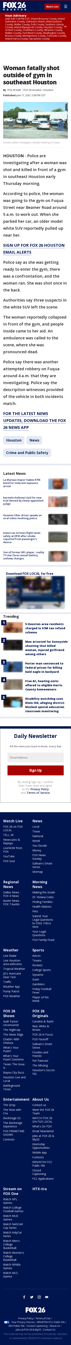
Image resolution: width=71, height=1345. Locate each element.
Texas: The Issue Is (14, 1066)
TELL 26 (8, 835)
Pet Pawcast (40, 1060)
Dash (35, 979)
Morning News (39, 884)
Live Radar (10, 956)
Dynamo (37, 975)
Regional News (11, 884)
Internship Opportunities (41, 1146)
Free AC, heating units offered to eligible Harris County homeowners (43, 685)
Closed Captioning (39, 1172)
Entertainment (16, 1099)
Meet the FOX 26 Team (43, 1111)
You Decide (39, 845)
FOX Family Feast (43, 940)
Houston (48, 90)
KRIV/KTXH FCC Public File (42, 1163)
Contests (9, 1139)
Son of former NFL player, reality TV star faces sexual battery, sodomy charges (23, 555)
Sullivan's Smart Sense (42, 865)
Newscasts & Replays (11, 841)
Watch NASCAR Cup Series (13, 1226)
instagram (39, 1297)
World (36, 841)
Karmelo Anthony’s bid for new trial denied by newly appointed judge (23, 500)
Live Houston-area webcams (12, 962)
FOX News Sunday (39, 856)
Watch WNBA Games (12, 1266)
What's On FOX (42, 1126)
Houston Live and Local (14, 1079)
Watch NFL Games (10, 1201)
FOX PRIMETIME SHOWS (13, 1133)
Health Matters (41, 906)
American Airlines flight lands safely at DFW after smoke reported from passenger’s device (21, 537)
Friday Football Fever (41, 990)
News (34, 440)
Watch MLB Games (10, 1217)
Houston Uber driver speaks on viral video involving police (22, 516)
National (37, 836)
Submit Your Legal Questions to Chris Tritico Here (42, 921)
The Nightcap (11, 1030)
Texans (37, 960)
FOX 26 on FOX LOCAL (13, 828)
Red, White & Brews (40, 1028)
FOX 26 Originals (40, 1013)
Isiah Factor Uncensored (11, 1023)
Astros (36, 956)
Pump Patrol (11, 991)
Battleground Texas (11, 1087)
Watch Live (52, 6)
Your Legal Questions (39, 933)
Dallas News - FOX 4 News (12, 894)
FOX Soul (9, 861)
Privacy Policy (40, 789)
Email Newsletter (43, 1131)
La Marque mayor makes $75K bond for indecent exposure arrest (21, 483)
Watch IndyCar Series (12, 1234)
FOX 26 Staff (14, 90)
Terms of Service (38, 793)
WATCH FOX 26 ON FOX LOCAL (42, 1119)
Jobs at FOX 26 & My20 (43, 1137)
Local (35, 826)
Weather (11, 950)
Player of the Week (40, 999)
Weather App (11, 986)
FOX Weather (11, 996)
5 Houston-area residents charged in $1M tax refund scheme (45, 628)
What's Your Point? (11, 1049)
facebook (24, 1297)
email (47, 1297)
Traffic (7, 982)
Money (36, 850)
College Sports (41, 970)
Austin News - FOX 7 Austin (12, 902)
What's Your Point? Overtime (13, 1057)
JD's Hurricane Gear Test (12, 975)
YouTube (9, 856)
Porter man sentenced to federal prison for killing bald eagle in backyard (44, 668)
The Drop (9, 1105)
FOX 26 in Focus (42, 1034)
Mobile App (39, 1152)
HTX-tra (39, 1188)
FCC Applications (43, 1178)
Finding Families (42, 902)
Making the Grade (43, 892)
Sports (38, 950)
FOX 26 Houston (32, 90)
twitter (32, 1297)
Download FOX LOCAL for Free (29, 573)
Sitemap (37, 872)
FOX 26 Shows (9, 1013)
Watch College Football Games (13, 1209)
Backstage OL (12, 1118)
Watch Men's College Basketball (11, 1244)
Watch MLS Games (10, 1274)
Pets (35, 911)
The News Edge (13, 1034)
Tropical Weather (14, 969)
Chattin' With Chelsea (11, 1041)
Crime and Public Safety (27, 452)
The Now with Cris (12, 1111)
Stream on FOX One (12, 1191)
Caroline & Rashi (42, 1021)
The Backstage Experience (12, 1124)
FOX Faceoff (40, 1039)
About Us (40, 1099)
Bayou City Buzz (13, 1072)
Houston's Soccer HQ (43, 1072)
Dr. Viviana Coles (43, 897)
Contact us (39, 1105)
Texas (36, 831)
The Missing (40, 1065)
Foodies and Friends (40, 1054)
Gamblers (38, 984)
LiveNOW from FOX (12, 849)
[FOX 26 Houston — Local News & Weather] (14, 6)
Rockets (37, 965)
